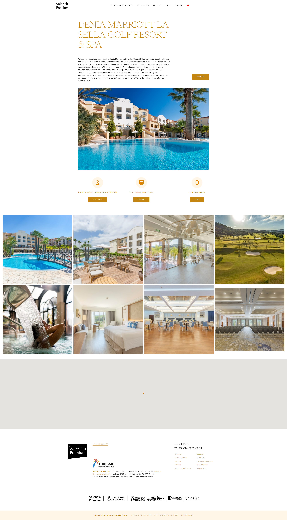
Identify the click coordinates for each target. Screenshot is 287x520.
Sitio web (141, 199)
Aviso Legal (187, 515)
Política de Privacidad (166, 515)
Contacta (200, 77)
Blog (169, 5)
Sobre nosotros (143, 5)
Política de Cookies (141, 515)
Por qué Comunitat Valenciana (121, 5)
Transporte (201, 468)
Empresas (156, 5)
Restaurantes (202, 465)
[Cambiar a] (188, 5)
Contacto (178, 5)
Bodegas (200, 454)
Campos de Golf (181, 458)
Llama (197, 199)
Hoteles (178, 465)
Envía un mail (98, 199)
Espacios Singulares (205, 461)
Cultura (178, 461)
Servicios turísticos (183, 468)
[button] (143, 393)
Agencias (178, 454)
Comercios (201, 458)
